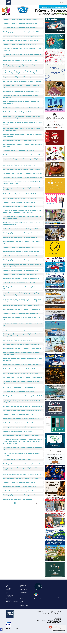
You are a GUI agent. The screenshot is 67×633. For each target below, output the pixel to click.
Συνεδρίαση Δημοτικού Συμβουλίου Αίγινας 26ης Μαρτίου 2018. (19, 202)
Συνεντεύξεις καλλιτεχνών (24, 605)
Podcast (21, 601)
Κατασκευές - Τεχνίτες (9, 595)
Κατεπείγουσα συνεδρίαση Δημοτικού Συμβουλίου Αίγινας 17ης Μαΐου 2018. (22, 173)
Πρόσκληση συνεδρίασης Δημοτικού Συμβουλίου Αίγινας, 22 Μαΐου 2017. (21, 427)
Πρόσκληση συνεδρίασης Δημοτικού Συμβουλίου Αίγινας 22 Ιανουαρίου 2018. (22, 251)
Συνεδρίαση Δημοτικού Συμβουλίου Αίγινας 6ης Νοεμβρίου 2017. (19, 282)
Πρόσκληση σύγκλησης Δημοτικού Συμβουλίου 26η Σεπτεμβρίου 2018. (21, 32)
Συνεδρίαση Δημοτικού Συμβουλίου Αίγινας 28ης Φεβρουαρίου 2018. (20, 229)
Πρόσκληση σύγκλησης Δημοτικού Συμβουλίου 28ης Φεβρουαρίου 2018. (21, 233)
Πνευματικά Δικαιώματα (23, 589)
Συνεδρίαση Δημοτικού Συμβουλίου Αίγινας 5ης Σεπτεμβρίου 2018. (20, 44)
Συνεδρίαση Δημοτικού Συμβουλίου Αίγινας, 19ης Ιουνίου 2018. (19, 150)
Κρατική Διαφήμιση (23, 593)
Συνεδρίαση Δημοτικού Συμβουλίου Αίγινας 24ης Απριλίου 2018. (19, 194)
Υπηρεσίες (7, 592)
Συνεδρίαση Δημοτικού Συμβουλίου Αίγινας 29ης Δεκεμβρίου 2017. (20, 270)
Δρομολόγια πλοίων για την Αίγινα (11, 598)
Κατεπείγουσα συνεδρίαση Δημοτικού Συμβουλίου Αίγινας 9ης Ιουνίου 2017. (22, 406)
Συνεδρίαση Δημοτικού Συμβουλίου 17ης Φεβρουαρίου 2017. (18, 499)
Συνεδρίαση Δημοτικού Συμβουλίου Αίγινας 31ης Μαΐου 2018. (19, 165)
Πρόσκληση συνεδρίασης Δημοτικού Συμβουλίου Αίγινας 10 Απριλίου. (21, 478)
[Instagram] (62, 2)
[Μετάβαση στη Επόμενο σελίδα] (23, 503)
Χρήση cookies (22, 586)
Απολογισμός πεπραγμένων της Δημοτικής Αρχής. (16, 330)
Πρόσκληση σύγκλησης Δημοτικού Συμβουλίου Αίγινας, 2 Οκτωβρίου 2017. (22, 309)
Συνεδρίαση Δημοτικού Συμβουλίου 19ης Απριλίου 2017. (17, 459)
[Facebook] (60, 2)
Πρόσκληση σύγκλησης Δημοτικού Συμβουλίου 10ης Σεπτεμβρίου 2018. (21, 40)
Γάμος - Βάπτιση (8, 596)
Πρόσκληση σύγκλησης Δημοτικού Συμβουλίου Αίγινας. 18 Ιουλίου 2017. (21, 373)
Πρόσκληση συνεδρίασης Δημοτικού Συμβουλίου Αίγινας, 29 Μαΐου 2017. (21, 418)
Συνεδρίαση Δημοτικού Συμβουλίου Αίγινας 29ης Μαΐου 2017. (19, 414)
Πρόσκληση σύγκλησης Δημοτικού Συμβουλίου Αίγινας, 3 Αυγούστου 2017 (22, 364)
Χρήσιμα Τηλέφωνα (23, 585)
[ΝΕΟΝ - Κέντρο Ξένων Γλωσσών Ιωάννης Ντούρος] (33, 11)
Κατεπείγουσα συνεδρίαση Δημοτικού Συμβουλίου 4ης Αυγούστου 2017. (21, 344)
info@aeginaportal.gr (57, 612)
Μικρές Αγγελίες (8, 600)
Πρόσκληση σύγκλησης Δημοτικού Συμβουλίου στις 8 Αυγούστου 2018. (21, 107)
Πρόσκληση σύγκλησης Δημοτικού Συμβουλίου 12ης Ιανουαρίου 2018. (20, 260)
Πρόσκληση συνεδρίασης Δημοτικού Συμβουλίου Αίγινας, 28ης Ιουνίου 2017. (22, 396)
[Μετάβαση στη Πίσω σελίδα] (5, 503)
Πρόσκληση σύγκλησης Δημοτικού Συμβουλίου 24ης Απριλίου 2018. (20, 198)
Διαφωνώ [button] (62, 630)
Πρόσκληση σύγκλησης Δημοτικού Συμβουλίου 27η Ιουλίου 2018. (19, 140)
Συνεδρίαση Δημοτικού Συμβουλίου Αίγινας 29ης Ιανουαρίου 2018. (20, 237)
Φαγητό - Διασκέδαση (9, 593)
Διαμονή (7, 586)
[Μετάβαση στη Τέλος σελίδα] (25, 503)
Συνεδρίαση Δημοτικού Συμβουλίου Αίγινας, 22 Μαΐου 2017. (18, 423)
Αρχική (7, 585)
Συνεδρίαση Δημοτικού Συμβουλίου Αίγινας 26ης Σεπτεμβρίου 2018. (20, 27)
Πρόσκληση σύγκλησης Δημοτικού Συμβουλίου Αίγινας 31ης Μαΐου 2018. (21, 169)
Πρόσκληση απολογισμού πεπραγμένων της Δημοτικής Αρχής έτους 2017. (22, 91)
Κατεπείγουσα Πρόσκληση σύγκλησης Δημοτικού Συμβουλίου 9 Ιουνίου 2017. (22, 410)
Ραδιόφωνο (21, 598)
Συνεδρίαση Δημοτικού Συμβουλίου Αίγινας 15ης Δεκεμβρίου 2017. (20, 274)
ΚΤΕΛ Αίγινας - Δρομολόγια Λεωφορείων (12, 601)
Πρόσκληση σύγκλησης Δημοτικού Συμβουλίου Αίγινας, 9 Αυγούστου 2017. (22, 348)
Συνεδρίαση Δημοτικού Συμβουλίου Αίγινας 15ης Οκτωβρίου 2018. (20, 19)
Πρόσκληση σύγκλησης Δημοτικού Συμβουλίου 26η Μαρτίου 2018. (20, 206)
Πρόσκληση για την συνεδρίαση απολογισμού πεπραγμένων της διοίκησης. (22, 81)
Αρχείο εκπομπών (22, 604)
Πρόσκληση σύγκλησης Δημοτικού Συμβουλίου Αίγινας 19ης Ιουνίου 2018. (22, 155)
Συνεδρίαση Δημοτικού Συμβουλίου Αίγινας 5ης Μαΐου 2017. (18, 431)
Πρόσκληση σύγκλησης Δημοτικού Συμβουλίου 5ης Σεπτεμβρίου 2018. (21, 60)
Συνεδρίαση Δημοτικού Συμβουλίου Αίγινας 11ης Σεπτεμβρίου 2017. (20, 313)
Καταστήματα (8, 589)
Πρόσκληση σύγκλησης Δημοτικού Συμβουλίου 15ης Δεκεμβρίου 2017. (21, 278)
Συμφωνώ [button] (56, 630)
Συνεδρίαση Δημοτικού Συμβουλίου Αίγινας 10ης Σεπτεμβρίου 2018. (20, 36)
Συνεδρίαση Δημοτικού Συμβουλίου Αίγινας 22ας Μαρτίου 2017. (19, 482)
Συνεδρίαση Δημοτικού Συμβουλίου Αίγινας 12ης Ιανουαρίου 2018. (20, 256)
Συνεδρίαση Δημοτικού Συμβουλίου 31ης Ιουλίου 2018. (17, 112)
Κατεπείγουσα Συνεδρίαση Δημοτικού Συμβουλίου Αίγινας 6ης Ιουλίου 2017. (22, 377)
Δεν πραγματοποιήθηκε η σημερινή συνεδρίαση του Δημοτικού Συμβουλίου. (22, 474)
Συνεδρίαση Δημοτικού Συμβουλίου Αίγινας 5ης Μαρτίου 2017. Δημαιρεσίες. (22, 491)
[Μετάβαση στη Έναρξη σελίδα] (3, 503)
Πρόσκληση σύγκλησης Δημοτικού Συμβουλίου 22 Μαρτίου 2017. (19, 486)
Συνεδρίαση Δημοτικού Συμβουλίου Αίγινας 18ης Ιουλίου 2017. (19, 369)
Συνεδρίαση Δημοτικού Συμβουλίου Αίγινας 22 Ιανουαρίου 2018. (19, 247)
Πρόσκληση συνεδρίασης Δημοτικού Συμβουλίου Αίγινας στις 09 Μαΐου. (21, 435)
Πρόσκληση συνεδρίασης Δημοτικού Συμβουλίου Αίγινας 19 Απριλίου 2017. (22, 464)
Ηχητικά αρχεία (22, 602)
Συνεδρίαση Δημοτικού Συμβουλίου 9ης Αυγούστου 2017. (17, 340)
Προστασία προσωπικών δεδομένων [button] (58, 628)
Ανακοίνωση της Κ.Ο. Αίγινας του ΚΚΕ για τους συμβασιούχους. (19, 387)
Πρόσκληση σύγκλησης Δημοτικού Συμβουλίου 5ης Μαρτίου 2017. (20, 495)
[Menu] (3, 2)
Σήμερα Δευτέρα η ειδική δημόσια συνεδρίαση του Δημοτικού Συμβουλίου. (22, 77)
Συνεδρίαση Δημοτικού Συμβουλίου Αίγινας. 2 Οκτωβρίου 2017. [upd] (21, 305)
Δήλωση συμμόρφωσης (23, 592)
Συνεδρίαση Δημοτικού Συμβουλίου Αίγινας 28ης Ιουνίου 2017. (19, 391)
